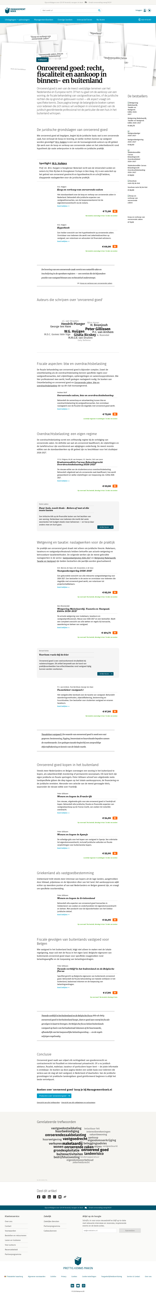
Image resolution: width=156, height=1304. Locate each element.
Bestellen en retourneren (15, 1235)
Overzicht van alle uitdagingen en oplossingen (78, 1103)
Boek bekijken (62, 206)
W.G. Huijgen (61, 142)
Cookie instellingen (89, 1277)
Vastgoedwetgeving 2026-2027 (77, 558)
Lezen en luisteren (13, 1240)
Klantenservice (12, 1216)
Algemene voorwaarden (36, 1277)
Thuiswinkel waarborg (14, 1277)
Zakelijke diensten (51, 1221)
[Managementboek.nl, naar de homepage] (15, 13)
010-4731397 (146, 20)
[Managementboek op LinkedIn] (72, 1285)
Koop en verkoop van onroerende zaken (96, 283)
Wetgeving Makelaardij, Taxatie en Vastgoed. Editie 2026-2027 (137, 120)
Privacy (63, 1277)
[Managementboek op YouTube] (78, 1285)
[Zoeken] (99, 10)
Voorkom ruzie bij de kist (137, 187)
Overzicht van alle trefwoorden (48, 1103)
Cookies (74, 1277)
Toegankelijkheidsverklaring (111, 1277)
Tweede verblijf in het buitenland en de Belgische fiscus (67, 1015)
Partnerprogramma (13, 1254)
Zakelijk (47, 1216)
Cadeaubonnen (50, 1231)
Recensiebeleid (11, 1250)
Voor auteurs (10, 1245)
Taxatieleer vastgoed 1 (51, 734)
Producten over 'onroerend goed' (53, 1096)
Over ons (8, 1221)
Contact (8, 1226)
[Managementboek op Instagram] (83, 1285)
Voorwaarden (10, 1231)
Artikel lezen (104, 527)
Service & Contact (133, 1277)
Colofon (53, 1277)
